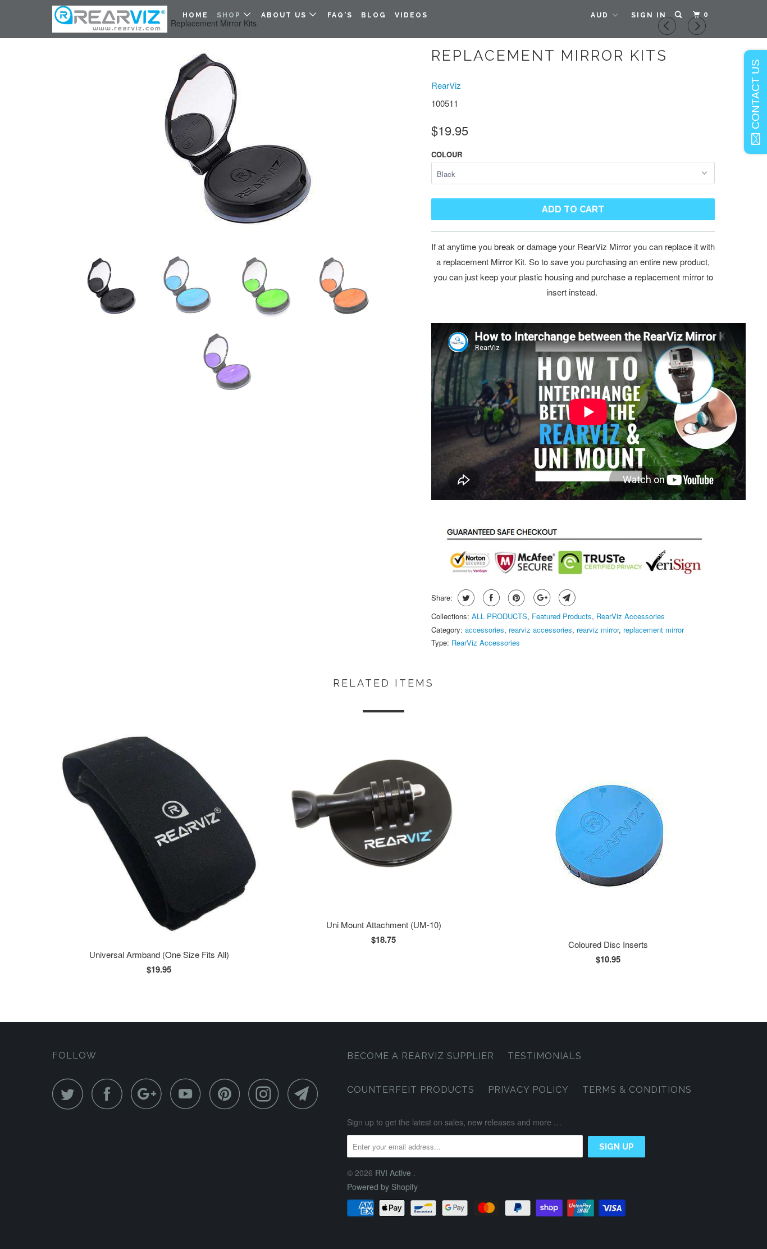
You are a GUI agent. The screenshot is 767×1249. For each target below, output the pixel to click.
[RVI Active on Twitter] (70, 1093)
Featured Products (562, 616)
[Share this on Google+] (540, 597)
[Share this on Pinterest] (515, 597)
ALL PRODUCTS (499, 616)
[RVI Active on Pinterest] (227, 1093)
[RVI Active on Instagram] (266, 1093)
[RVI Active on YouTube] (188, 1093)
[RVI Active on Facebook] (110, 1093)
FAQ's (340, 15)
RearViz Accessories (630, 616)
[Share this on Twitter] (464, 597)
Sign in (648, 15)
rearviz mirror (598, 629)
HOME (195, 15)
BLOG (373, 15)
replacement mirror (653, 629)
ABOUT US (285, 15)
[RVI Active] (109, 19)
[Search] (679, 15)
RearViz (446, 85)
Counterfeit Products (410, 1089)
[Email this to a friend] (566, 597)
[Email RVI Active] (306, 1093)
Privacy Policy (528, 1089)
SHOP (230, 15)
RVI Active (394, 1172)
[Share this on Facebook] (490, 597)
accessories (484, 629)
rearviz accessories (540, 629)
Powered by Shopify (382, 1186)
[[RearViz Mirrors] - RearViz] (236, 143)
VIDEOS (411, 15)
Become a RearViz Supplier (420, 1056)
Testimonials (545, 1056)
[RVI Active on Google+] (149, 1093)
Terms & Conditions (637, 1089)
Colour (446, 154)
